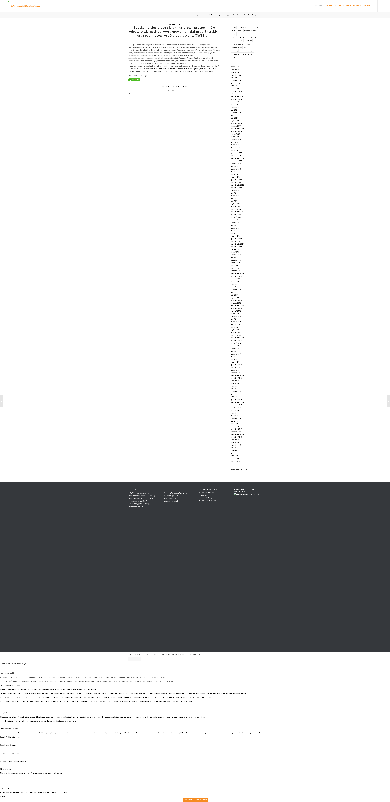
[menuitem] (319, 6)
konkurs (240, 34)
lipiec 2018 (235, 314)
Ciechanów (256, 27)
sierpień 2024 (236, 134)
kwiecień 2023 (236, 169)
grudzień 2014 (236, 399)
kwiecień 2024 (236, 145)
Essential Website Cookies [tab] (10, 685)
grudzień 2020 (236, 238)
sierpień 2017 (236, 343)
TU (215, 71)
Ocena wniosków (237, 41)
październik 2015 (237, 375)
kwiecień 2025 (236, 112)
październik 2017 (237, 338)
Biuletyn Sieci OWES (244, 27)
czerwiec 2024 (236, 139)
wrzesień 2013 (236, 437)
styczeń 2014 (235, 426)
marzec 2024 (235, 147)
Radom (235, 51)
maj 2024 (234, 142)
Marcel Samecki (181, 86)
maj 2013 (234, 448)
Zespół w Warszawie (206, 492)
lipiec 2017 (235, 346)
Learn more (136, 659)
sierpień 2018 (236, 311)
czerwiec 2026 (236, 75)
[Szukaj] (373, 6)
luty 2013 (234, 456)
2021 (234, 27)
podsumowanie (237, 47)
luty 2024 (234, 150)
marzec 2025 (235, 115)
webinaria (235, 54)
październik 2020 (237, 244)
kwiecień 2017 (236, 354)
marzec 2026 (235, 83)
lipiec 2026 (235, 72)
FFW (233, 34)
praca (246, 47)
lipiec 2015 (235, 383)
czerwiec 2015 (236, 386)
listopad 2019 (236, 271)
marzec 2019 (235, 292)
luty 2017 (234, 359)
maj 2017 (234, 351)
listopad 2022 (236, 182)
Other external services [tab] (9, 729)
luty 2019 (234, 295)
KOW (247, 34)
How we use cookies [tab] (7, 673)
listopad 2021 (236, 209)
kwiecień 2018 (236, 322)
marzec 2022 (235, 198)
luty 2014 (234, 423)
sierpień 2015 (236, 381)
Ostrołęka (248, 41)
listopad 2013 (236, 431)
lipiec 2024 (235, 137)
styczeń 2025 (235, 121)
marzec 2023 (235, 171)
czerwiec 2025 (236, 107)
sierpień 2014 (236, 407)
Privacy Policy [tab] (5, 788)
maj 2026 (234, 78)
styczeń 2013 (235, 458)
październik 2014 (237, 402)
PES (248, 44)
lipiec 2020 (235, 252)
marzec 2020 (235, 263)
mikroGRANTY (236, 37)
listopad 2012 (236, 461)
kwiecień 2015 (236, 391)
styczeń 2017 (235, 362)
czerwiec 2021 (236, 222)
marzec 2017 (235, 356)
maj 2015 (234, 389)
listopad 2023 (236, 155)
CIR (233, 30)
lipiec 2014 (235, 410)
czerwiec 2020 (236, 255)
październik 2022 (237, 185)
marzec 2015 (235, 394)
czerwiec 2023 (236, 163)
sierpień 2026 (236, 70)
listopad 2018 (236, 303)
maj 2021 (234, 225)
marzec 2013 (235, 453)
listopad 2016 (236, 367)
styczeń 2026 (235, 88)
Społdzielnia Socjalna (246, 51)
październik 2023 (237, 158)
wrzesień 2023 (236, 161)
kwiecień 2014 (236, 418)
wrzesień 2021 (236, 214)
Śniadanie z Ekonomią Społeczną (241, 57)
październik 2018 (237, 305)
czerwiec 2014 (236, 413)
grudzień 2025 (236, 91)
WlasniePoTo (244, 54)
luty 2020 (234, 265)
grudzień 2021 (236, 206)
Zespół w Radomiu (206, 495)
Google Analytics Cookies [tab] (9, 713)
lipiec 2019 (235, 281)
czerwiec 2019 (236, 284)
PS (251, 47)
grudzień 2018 (236, 300)
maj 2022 (234, 193)
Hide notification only (200, 800)
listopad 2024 (236, 126)
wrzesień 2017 (236, 340)
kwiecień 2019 (236, 289)
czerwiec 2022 (236, 190)
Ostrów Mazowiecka (238, 44)
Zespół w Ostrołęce (206, 498)
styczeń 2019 (235, 297)
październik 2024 (237, 129)
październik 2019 (237, 273)
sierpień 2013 (236, 440)
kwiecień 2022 (236, 196)
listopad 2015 (236, 373)
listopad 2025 (236, 94)
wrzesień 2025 (236, 99)
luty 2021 (234, 233)
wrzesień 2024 (236, 131)
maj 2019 (234, 287)
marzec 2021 (235, 230)
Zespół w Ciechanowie (207, 500)
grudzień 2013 (236, 429)
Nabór (253, 37)
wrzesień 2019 (236, 276)
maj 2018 (234, 319)
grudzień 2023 (236, 153)
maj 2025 (234, 110)
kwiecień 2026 (236, 80)
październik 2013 (237, 434)
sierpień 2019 (236, 279)
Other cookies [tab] (5, 769)
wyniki (253, 54)
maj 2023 (234, 166)
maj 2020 (234, 257)
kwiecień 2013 (236, 450)
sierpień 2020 (236, 249)
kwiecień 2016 (236, 370)
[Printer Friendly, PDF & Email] (134, 79)
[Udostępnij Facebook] (131, 93)
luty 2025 (234, 118)
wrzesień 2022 (236, 188)
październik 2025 (237, 96)
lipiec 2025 (235, 104)
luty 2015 (234, 397)
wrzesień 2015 (236, 378)
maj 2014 (234, 415)
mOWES (246, 37)
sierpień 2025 (236, 102)
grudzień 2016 (236, 364)
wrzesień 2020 (236, 247)
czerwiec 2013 (236, 445)
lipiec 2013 (235, 442)
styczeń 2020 (235, 268)
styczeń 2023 (235, 177)
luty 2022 (234, 201)
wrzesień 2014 (236, 405)
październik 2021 (237, 212)
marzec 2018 (235, 324)
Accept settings (188, 800)
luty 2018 (234, 327)
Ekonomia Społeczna (250, 30)
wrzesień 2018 (236, 308)
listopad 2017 (236, 335)
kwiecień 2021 (236, 228)
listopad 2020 (236, 241)
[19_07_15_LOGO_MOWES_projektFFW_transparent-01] (26, 6)
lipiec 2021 (235, 220)
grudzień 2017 (236, 332)
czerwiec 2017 (236, 348)
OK (130, 659)
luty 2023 (234, 174)
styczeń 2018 (235, 330)
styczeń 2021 (235, 236)
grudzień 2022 (236, 179)
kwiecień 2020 (236, 260)
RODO (2, 796)
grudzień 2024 (236, 123)
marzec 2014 (235, 421)
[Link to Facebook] (380, 5)
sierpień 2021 (236, 217)
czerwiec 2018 (236, 316)
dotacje (239, 30)
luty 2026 (234, 86)
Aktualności (132, 15)
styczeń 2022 (235, 204)
